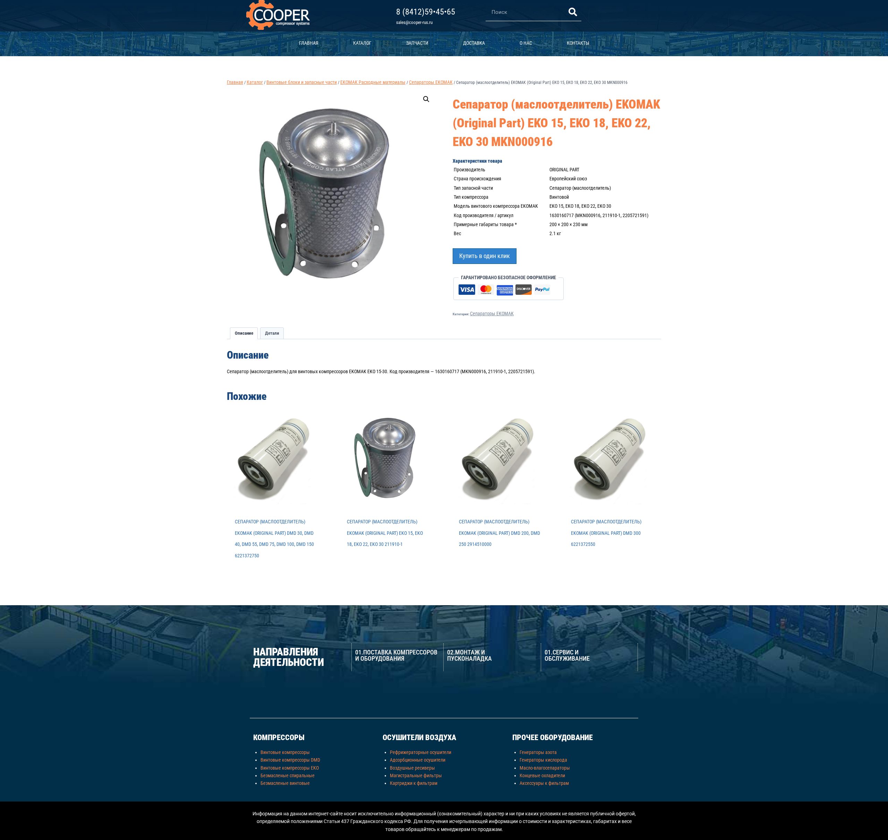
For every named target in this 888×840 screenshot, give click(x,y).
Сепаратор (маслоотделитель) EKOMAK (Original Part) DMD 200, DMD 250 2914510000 (499, 533)
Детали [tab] (272, 333)
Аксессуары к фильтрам (544, 783)
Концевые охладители (542, 775)
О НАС (526, 43)
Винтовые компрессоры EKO (290, 768)
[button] (426, 99)
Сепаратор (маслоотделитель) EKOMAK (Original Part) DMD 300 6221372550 (606, 533)
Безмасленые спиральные (288, 775)
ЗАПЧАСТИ (417, 43)
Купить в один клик (484, 255)
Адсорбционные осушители (417, 760)
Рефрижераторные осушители (420, 752)
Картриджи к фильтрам (413, 783)
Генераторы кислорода (543, 760)
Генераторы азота (538, 752)
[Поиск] (572, 12)
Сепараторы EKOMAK (492, 313)
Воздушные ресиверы (412, 768)
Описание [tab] (244, 333)
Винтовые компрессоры (285, 752)
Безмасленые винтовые (285, 783)
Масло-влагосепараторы (545, 768)
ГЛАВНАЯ (308, 43)
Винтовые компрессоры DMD (290, 760)
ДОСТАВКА (474, 43)
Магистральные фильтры (416, 775)
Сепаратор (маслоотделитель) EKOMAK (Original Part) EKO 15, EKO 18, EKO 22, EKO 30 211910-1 (385, 533)
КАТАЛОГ (362, 43)
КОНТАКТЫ (578, 43)
